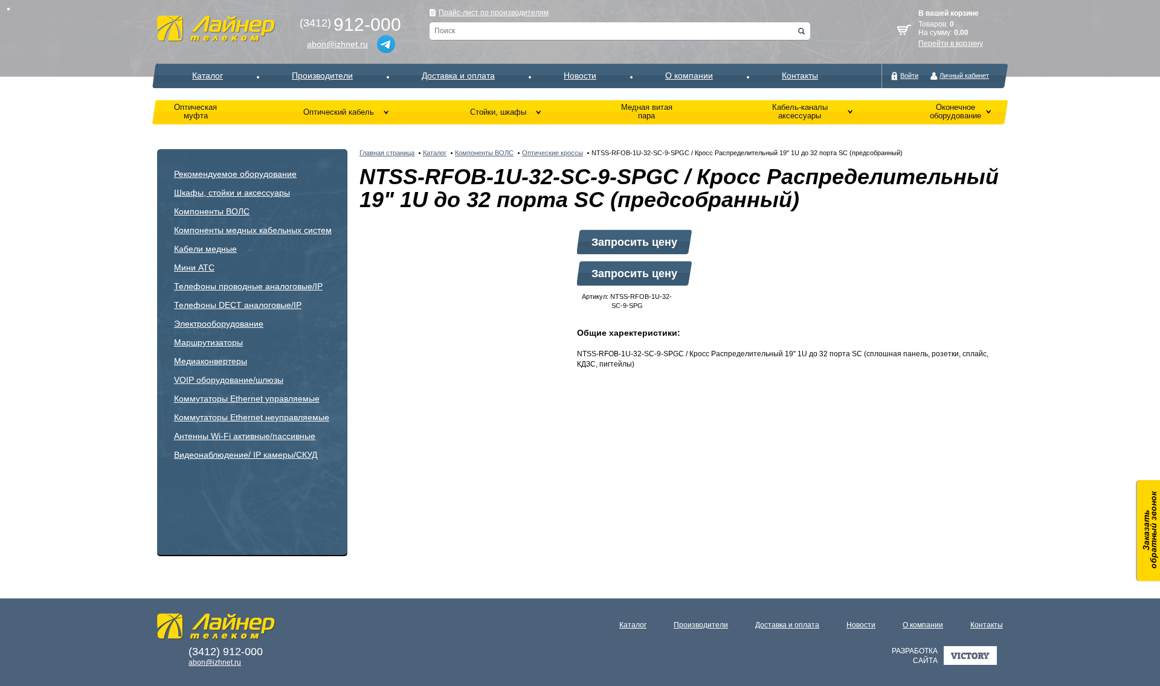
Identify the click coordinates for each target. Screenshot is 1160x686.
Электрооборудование (218, 324)
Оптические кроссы (552, 152)
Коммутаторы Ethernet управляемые (247, 398)
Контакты (800, 75)
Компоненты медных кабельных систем (253, 230)
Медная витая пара (646, 111)
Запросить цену (634, 242)
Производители (322, 75)
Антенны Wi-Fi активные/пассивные (244, 436)
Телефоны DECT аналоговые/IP (237, 305)
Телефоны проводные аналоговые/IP (248, 286)
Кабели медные (205, 249)
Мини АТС (194, 267)
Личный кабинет (964, 75)
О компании (689, 75)
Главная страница (386, 152)
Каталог (207, 75)
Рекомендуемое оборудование (235, 174)
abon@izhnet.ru (337, 44)
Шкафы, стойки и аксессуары (232, 192)
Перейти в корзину (950, 43)
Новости (580, 75)
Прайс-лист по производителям (494, 12)
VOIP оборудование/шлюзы (228, 380)
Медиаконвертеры (210, 361)
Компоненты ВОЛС (212, 211)
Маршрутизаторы (208, 342)
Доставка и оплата (458, 75)
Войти (909, 75)
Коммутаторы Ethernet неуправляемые (251, 417)
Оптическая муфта (195, 111)
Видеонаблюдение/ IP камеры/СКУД (245, 455)
